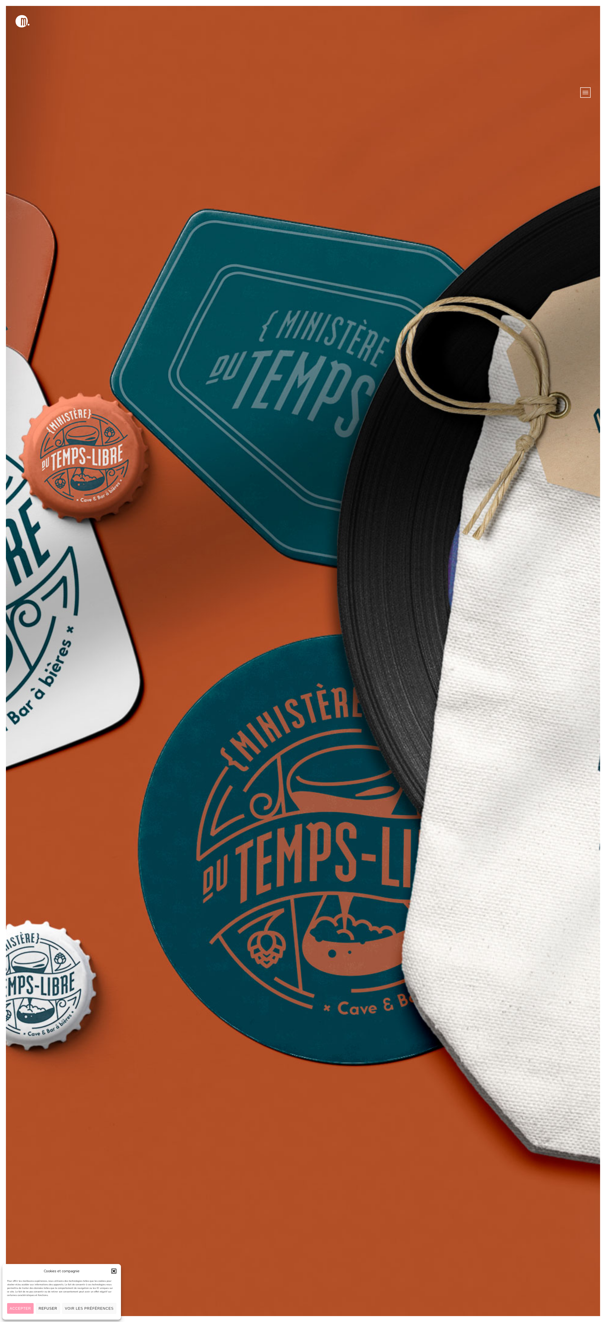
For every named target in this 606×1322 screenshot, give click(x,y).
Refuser (48, 1308)
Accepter (20, 1308)
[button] (113, 1271)
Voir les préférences (89, 1308)
